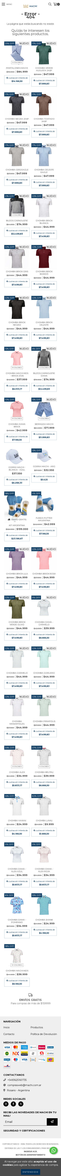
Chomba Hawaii (17, 820)
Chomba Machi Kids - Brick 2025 (17, 374)
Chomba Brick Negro (17, 323)
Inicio (6, 1027)
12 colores (17, 965)
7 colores (44, 418)
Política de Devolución (43, 1034)
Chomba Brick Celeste (44, 323)
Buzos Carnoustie (17, 220)
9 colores (17, 368)
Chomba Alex (17, 772)
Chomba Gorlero (44, 673)
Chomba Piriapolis (44, 721)
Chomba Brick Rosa (44, 573)
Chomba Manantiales (16, 722)
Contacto (8, 1034)
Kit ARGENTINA (17, 525)
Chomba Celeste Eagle (44, 170)
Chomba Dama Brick (16, 425)
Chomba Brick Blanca (44, 221)
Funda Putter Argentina (44, 519)
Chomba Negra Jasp (17, 119)
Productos (36, 1027)
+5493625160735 (17, 1079)
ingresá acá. (30, 1151)
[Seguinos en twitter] (20, 1103)
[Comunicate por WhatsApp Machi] (53, 1150)
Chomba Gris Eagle (17, 169)
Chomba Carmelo (17, 673)
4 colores (44, 368)
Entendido (30, 1172)
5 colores (17, 62)
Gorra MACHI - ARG (44, 466)
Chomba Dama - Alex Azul (17, 870)
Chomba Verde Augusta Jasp (44, 69)
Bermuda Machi (44, 424)
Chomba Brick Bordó (44, 272)
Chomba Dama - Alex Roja (44, 870)
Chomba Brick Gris (17, 271)
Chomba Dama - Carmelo (44, 623)
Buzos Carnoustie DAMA (44, 374)
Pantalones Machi (17, 68)
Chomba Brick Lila (17, 573)
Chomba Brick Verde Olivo (17, 623)
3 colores (17, 766)
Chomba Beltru (44, 772)
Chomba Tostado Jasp (44, 120)
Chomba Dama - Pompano (17, 920)
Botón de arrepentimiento (30, 1155)
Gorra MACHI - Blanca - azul (16, 468)
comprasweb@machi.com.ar (24, 1085)
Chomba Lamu (44, 820)
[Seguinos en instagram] (5, 1103)
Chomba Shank (44, 919)
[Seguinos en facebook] (13, 1103)
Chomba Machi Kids (17, 970)
